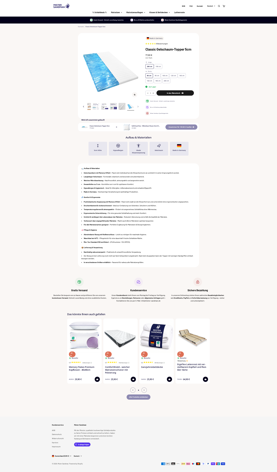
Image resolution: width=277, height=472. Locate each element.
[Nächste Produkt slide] (144, 390)
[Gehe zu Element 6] (113, 106)
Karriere (55, 442)
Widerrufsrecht (58, 438)
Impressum (56, 446)
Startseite (81, 27)
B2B (183, 6)
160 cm (149, 81)
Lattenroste (179, 12)
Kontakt (200, 6)
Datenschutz (57, 434)
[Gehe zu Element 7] (122, 106)
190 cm (158, 66)
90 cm (157, 76)
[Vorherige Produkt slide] (132, 390)
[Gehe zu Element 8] (130, 106)
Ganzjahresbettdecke (152, 367)
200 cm (149, 66)
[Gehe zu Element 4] (96, 106)
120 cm (173, 76)
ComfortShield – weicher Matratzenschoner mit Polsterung (117, 370)
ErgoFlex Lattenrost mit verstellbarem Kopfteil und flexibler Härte (192, 367)
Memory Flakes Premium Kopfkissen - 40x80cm (81, 368)
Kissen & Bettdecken (158, 12)
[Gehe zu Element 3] (87, 106)
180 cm (157, 81)
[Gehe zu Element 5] (104, 106)
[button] (133, 379)
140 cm (181, 76)
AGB (53, 430)
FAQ (190, 6)
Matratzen (115, 12)
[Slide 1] (138, 390)
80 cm (149, 76)
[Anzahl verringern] (147, 93)
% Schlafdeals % (99, 12)
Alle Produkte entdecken (138, 397)
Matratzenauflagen (134, 12)
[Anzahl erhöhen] (153, 93)
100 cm (164, 76)
